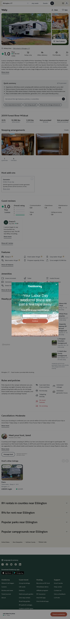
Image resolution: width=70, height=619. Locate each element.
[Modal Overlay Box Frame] (35, 309)
